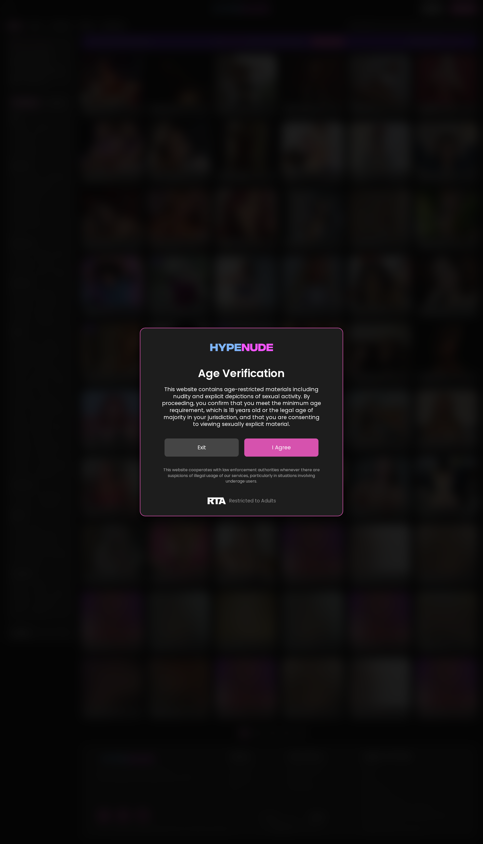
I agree (281, 447)
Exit (201, 447)
